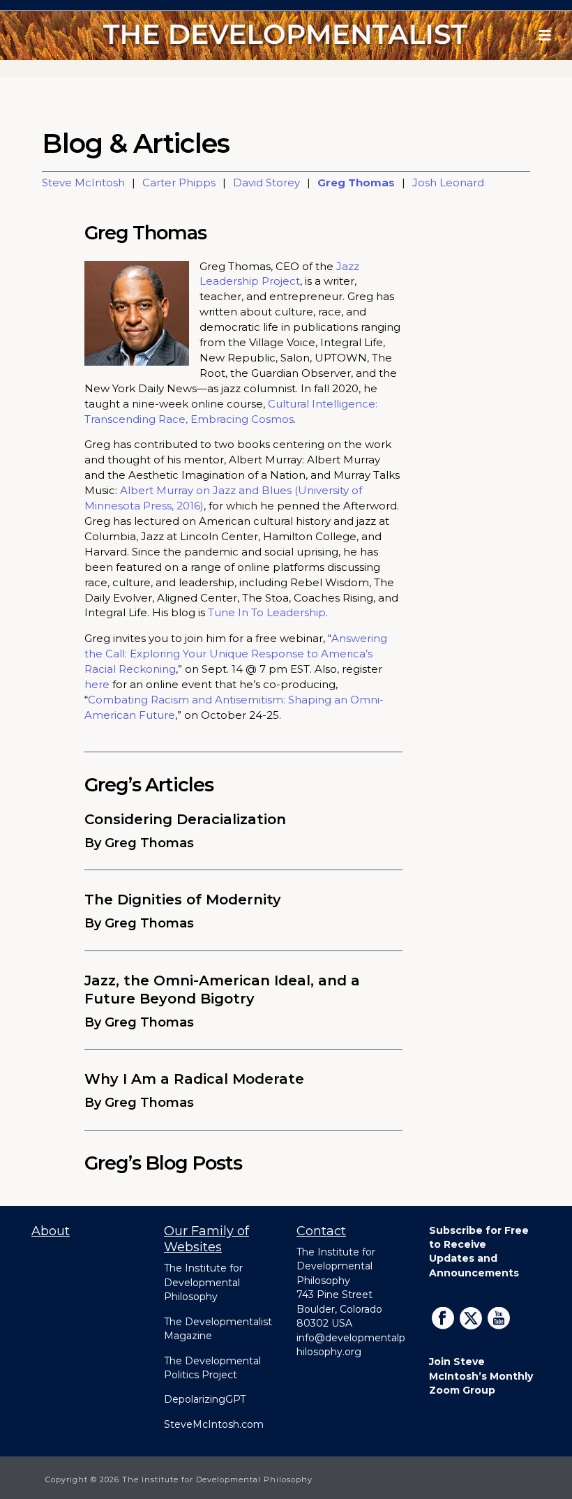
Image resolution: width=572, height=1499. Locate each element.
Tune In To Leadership (267, 612)
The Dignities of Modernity (182, 899)
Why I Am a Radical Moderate (194, 1079)
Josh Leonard (448, 182)
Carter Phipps (179, 182)
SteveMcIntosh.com (214, 1424)
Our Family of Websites (206, 1239)
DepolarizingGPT (205, 1399)
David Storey (266, 182)
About (50, 1231)
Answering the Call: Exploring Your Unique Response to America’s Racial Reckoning (235, 654)
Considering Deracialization (185, 819)
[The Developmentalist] (286, 35)
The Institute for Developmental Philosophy (203, 1282)
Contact (321, 1231)
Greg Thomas (356, 182)
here (97, 684)
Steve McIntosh (83, 182)
